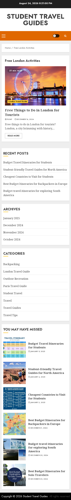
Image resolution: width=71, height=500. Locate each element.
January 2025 (11, 218)
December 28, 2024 (39, 455)
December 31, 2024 (39, 428)
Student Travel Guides (35, 20)
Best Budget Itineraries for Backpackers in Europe (35, 184)
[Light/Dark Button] (56, 35)
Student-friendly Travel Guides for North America (35, 169)
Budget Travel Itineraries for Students (27, 162)
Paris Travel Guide (15, 286)
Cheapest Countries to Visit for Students (28, 176)
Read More (13, 135)
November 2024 (13, 232)
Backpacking (11, 264)
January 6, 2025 (38, 377)
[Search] (65, 36)
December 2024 (13, 225)
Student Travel (12, 293)
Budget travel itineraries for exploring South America (45, 447)
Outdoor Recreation (15, 279)
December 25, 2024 (39, 479)
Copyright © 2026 (12, 496)
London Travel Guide (17, 101)
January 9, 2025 (38, 351)
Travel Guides (12, 308)
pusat (9, 119)
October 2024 (11, 239)
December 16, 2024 (25, 119)
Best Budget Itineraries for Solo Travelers (46, 473)
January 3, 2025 (38, 402)
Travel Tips (10, 315)
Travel (7, 300)
